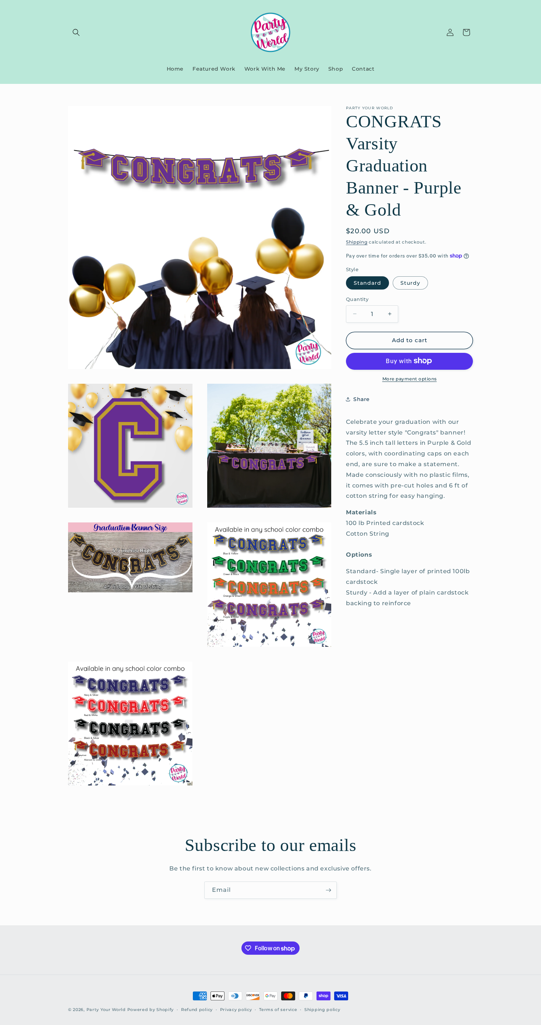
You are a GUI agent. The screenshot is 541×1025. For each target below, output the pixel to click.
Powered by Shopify (150, 1009)
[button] (76, 32)
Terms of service (278, 1009)
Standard (367, 283)
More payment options (409, 378)
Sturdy (410, 283)
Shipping (357, 242)
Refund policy (197, 1009)
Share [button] (361, 399)
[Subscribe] (328, 890)
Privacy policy (236, 1009)
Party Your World (106, 1009)
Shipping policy (322, 1009)
